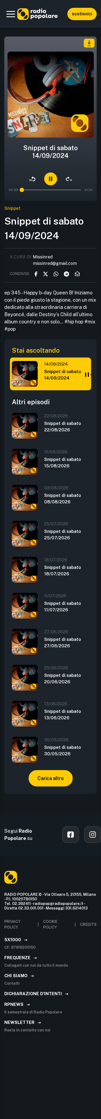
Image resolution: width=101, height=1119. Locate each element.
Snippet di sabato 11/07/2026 (62, 606)
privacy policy (12, 924)
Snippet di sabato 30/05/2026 (62, 750)
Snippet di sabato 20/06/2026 (62, 678)
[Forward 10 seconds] (69, 179)
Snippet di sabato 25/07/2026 (62, 534)
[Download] (89, 43)
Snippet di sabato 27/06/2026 (62, 642)
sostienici (82, 13)
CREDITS (88, 924)
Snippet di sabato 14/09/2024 (62, 375)
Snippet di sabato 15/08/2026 (62, 462)
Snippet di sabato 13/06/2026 (62, 714)
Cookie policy (50, 924)
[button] (10, 14)
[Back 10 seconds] (32, 179)
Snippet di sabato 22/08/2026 (62, 426)
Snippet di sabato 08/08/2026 (62, 498)
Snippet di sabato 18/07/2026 (62, 570)
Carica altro (50, 778)
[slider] (21, 190)
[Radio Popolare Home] (37, 14)
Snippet (12, 208)
